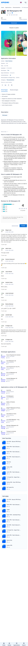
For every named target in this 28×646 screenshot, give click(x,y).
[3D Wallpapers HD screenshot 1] (8, 43)
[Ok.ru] (8, 85)
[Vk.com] (5, 85)
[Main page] (5, 3)
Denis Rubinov (8, 61)
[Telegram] (2, 85)
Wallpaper (4, 115)
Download (14, 23)
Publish (23, 225)
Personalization (10, 79)
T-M (8, 70)
